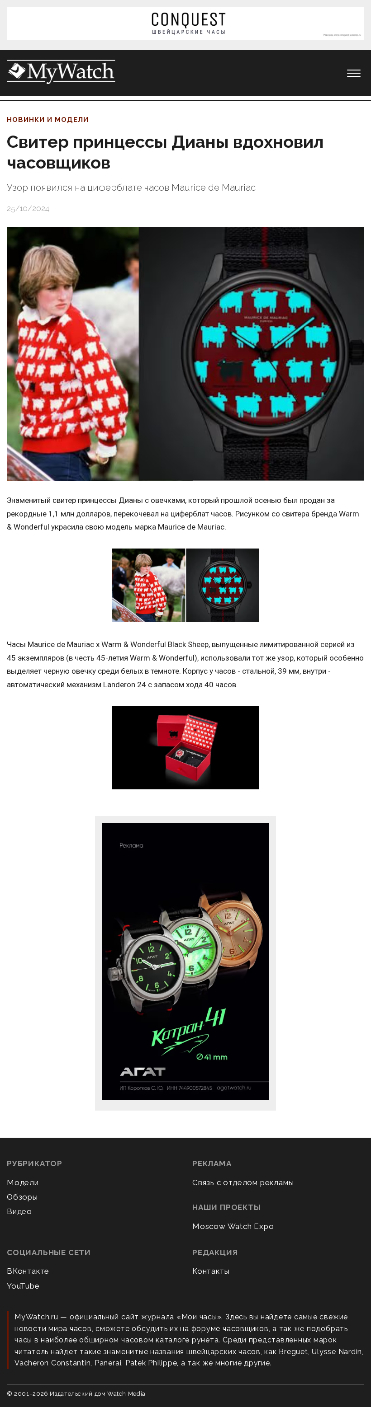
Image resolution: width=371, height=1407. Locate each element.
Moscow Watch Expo (233, 1226)
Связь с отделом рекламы (243, 1182)
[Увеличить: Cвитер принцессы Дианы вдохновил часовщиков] (185, 354)
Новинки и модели (48, 120)
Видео (19, 1211)
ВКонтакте (28, 1271)
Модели (23, 1182)
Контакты (210, 1271)
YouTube (23, 1285)
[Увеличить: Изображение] (185, 586)
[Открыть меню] (353, 73)
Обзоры (22, 1196)
